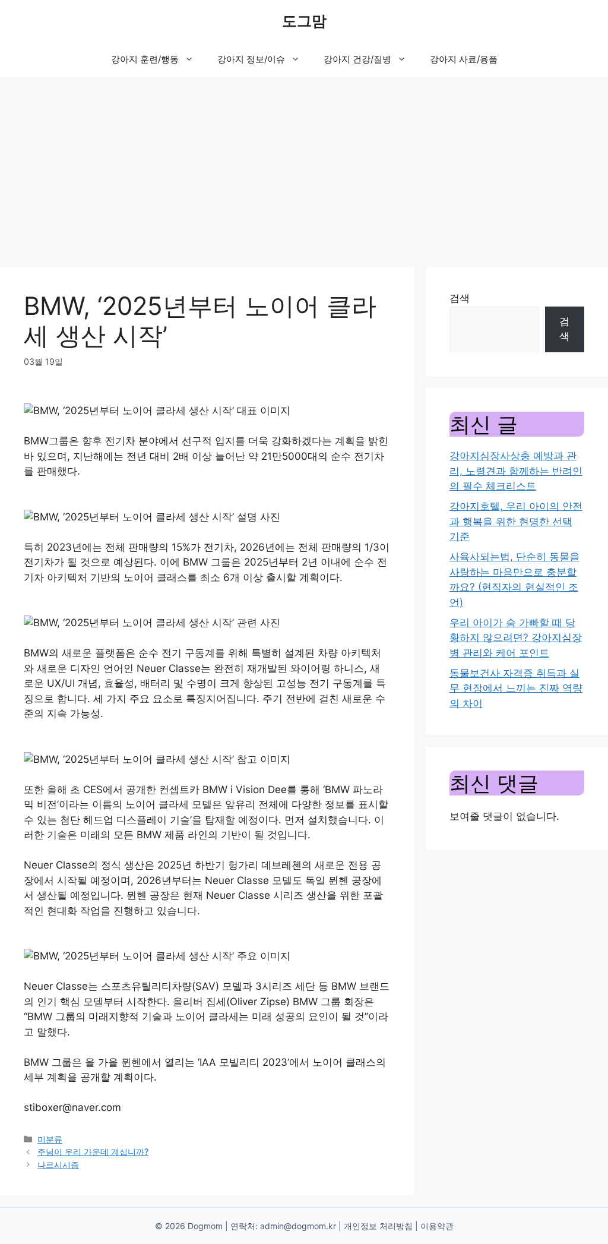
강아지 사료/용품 (464, 59)
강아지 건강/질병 (357, 59)
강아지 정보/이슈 (251, 59)
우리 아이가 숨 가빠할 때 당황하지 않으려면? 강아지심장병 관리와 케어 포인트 (515, 638)
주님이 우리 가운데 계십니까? (92, 1152)
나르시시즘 (58, 1165)
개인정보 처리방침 (378, 1226)
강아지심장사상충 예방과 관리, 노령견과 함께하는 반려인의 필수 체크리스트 (515, 471)
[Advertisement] (304, 166)
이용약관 (437, 1226)
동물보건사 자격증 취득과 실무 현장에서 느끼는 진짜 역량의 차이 (515, 688)
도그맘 (304, 21)
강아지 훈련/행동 (145, 59)
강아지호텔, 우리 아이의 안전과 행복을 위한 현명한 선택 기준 (515, 521)
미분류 (49, 1139)
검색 (459, 298)
